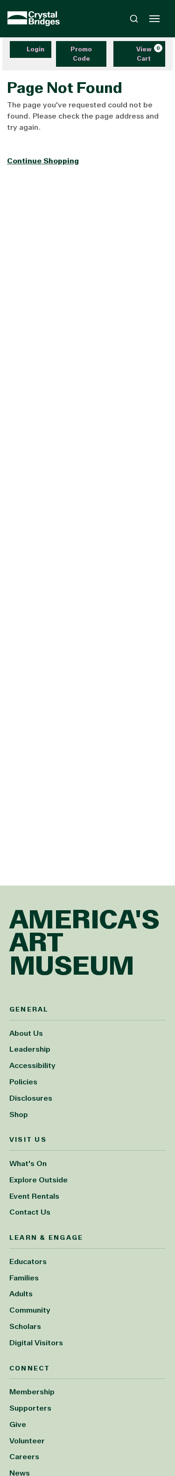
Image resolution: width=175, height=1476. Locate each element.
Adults (21, 1293)
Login (35, 49)
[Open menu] (154, 18)
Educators (28, 1261)
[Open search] (134, 18)
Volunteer (27, 1440)
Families (24, 1277)
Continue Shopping (43, 160)
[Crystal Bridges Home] (33, 18)
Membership (32, 1391)
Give (17, 1424)
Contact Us (29, 1212)
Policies (23, 1081)
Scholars (25, 1326)
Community (29, 1310)
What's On (28, 1163)
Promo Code (81, 54)
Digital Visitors (36, 1342)
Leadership (29, 1049)
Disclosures (30, 1098)
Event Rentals (34, 1196)
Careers (24, 1456)
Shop (18, 1114)
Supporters (30, 1408)
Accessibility (32, 1065)
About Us (26, 1033)
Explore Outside (38, 1179)
